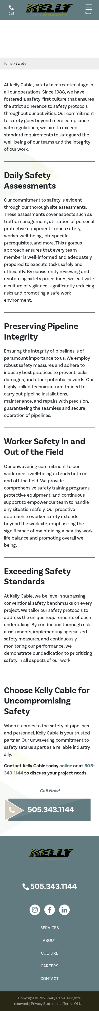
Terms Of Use (74, 1003)
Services (49, 927)
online (65, 766)
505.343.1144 (53, 886)
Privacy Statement (46, 1003)
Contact (49, 978)
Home (7, 63)
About (49, 940)
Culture (49, 953)
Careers (49, 966)
